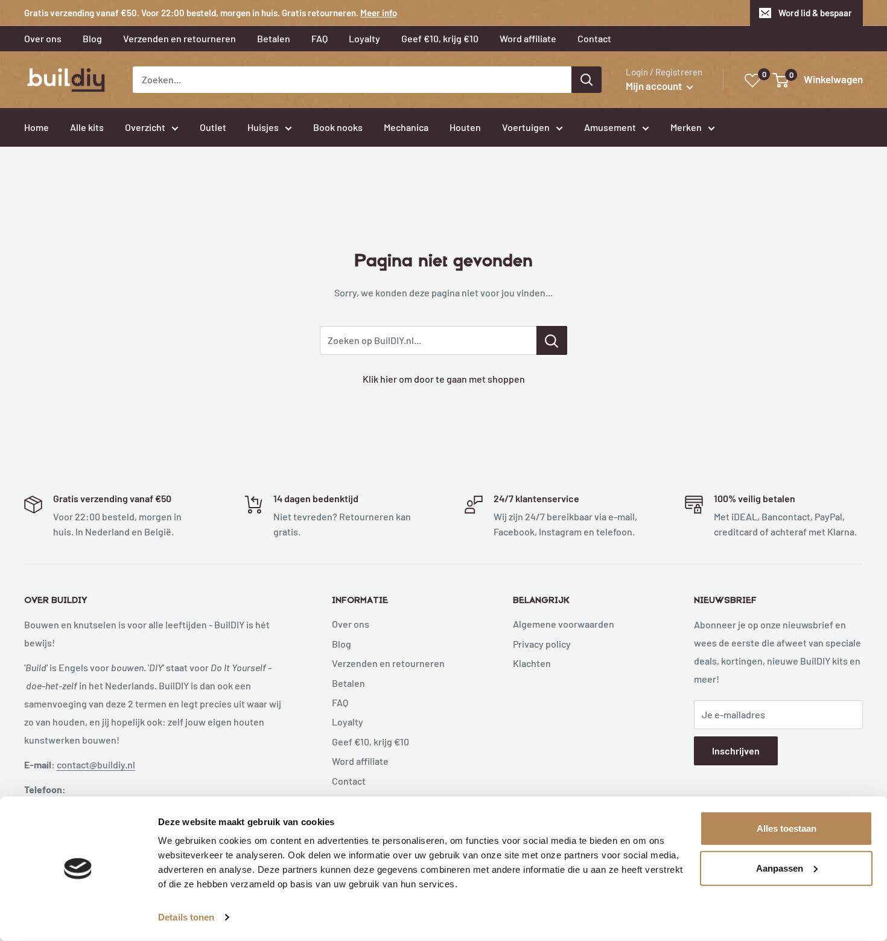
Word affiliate (360, 761)
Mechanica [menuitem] (406, 127)
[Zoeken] (586, 79)
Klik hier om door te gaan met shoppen (444, 378)
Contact (349, 780)
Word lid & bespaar (815, 12)
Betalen (348, 683)
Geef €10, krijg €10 (370, 741)
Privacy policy (542, 643)
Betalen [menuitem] (273, 38)
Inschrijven (736, 750)
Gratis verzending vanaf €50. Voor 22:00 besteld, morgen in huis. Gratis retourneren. (210, 12)
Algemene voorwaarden (563, 624)
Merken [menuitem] (686, 127)
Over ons (350, 624)
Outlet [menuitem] (213, 127)
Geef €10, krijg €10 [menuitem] (439, 38)
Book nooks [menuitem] (338, 127)
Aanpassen (779, 868)
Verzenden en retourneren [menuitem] (179, 38)
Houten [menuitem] (465, 127)
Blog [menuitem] (92, 38)
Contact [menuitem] (594, 38)
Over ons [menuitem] (43, 38)
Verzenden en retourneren (388, 663)
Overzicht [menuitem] (145, 127)
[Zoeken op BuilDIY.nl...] (551, 340)
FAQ (340, 702)
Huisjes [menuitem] (263, 127)
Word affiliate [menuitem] (528, 38)
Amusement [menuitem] (610, 127)
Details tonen (186, 917)
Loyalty (347, 721)
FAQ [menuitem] (319, 38)
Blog (341, 643)
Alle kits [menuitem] (87, 127)
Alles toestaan (786, 828)
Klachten (532, 663)
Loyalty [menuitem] (364, 38)
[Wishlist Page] (753, 80)
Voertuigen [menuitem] (526, 127)
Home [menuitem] (36, 127)
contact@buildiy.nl (96, 764)
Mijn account (655, 86)
